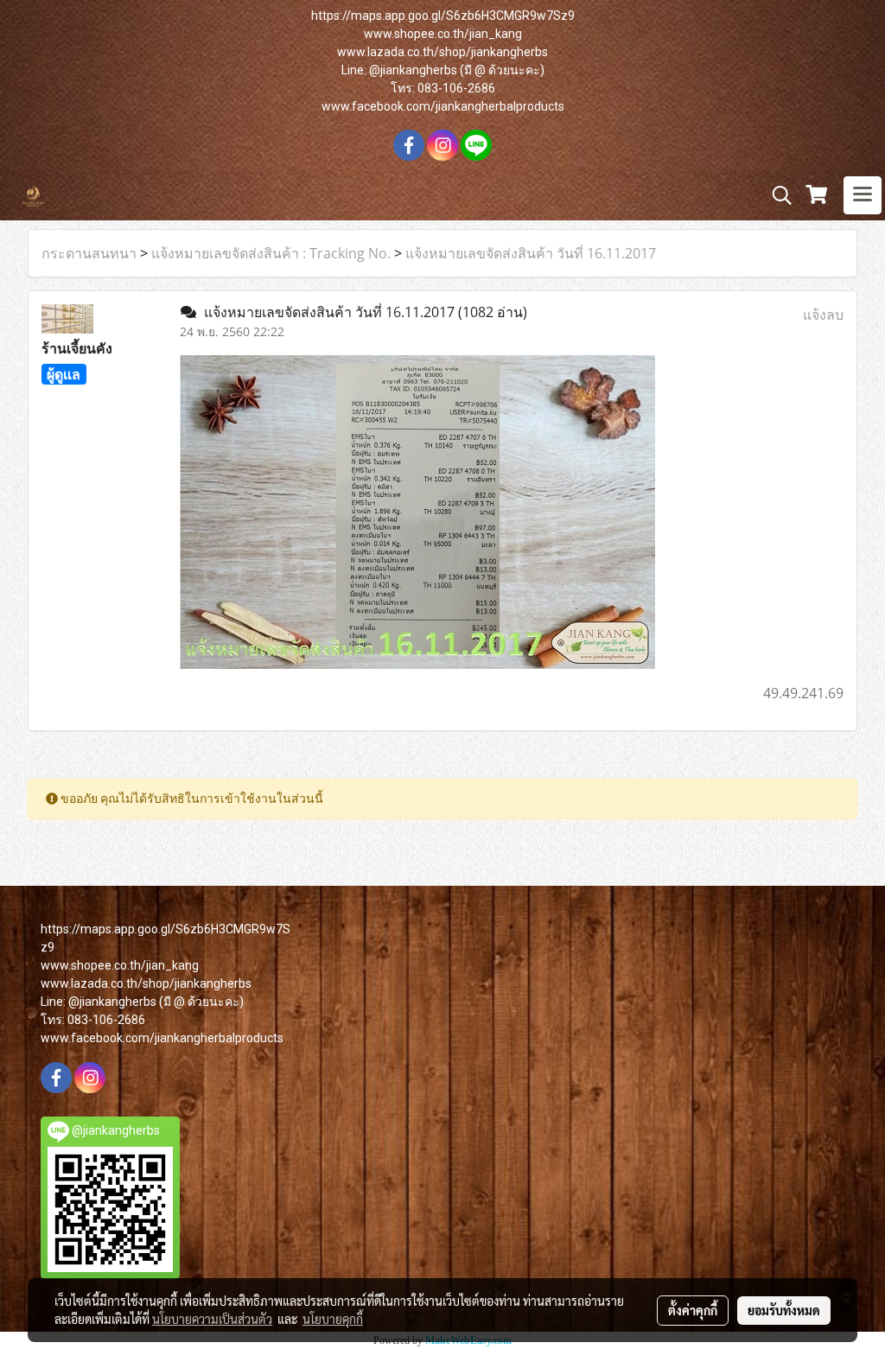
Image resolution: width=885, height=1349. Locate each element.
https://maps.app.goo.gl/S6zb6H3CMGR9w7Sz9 (443, 15)
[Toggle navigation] (863, 195)
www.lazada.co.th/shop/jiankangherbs (442, 52)
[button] (776, 195)
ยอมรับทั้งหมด (784, 1310)
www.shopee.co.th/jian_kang (443, 34)
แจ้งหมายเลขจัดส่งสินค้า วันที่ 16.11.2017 (530, 253)
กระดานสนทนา (89, 253)
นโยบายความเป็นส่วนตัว (212, 1319)
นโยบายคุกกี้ (332, 1319)
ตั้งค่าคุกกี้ (692, 1310)
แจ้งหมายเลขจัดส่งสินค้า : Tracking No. (271, 253)
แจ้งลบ (823, 314)
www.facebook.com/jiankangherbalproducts (443, 106)
